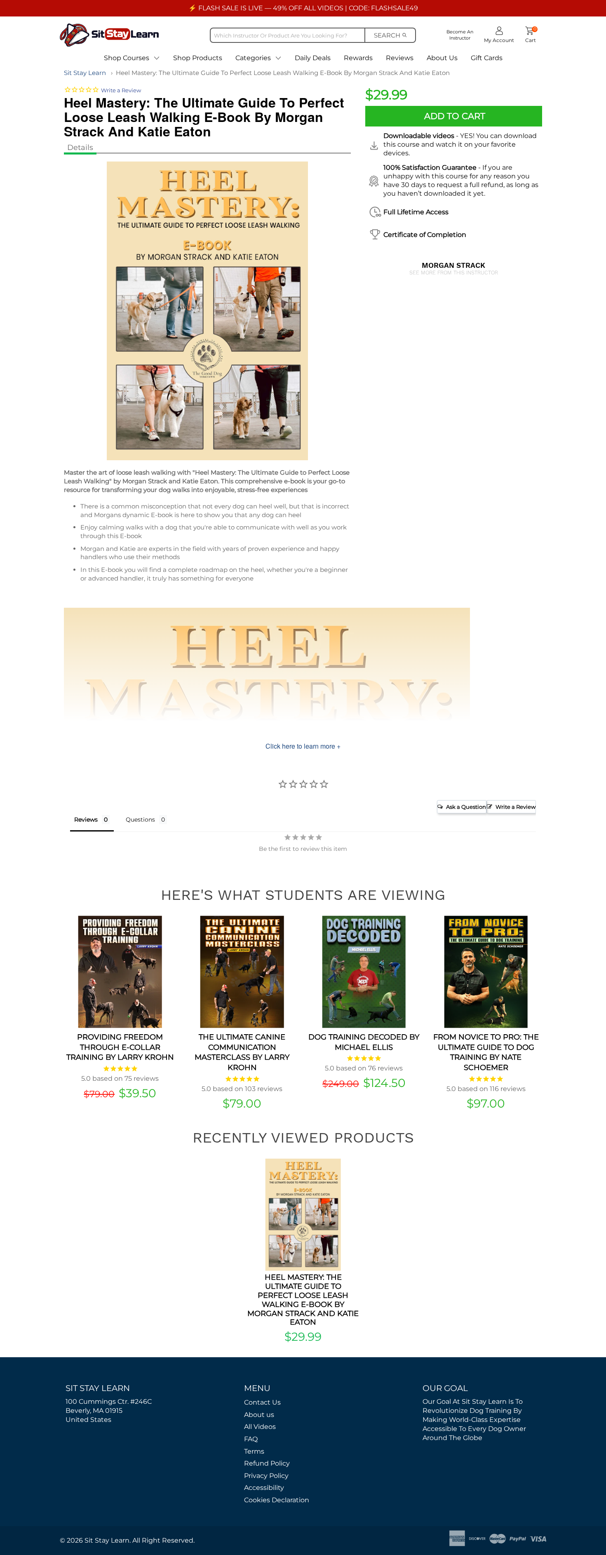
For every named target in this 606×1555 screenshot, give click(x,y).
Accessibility (264, 1488)
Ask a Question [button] (466, 806)
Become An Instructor (459, 35)
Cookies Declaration (276, 1500)
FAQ (251, 1439)
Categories (253, 58)
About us (259, 1415)
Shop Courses (126, 58)
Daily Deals (313, 58)
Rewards (358, 58)
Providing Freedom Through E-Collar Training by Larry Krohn (120, 1047)
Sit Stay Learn (85, 73)
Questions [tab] (140, 819)
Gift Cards (487, 58)
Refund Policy (267, 1463)
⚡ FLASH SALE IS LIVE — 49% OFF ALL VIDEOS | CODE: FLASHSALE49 (303, 8)
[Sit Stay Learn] (109, 34)
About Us (442, 58)
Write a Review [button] (516, 806)
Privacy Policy (266, 1476)
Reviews (399, 58)
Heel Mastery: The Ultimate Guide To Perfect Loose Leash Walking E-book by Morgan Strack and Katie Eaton (283, 73)
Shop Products (197, 58)
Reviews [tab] (86, 819)
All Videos (260, 1427)
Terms (254, 1451)
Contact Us (262, 1402)
